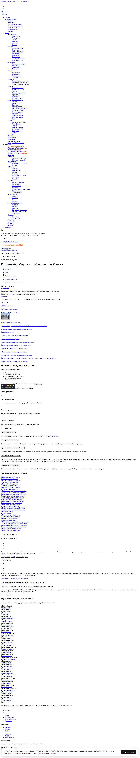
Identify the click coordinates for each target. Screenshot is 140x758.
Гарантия (8, 734)
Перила (10, 70)
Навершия (15, 131)
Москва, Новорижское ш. (9, 1)
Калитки (15, 41)
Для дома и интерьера (15, 100)
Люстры (15, 196)
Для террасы (16, 38)
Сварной (15, 125)
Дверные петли (17, 107)
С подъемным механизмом (21, 189)
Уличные (15, 69)
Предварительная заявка (9, 432)
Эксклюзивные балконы (20, 81)
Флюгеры (11, 220)
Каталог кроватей (18, 182)
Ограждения (12, 34)
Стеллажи (15, 177)
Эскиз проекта (9, 737)
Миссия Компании (14, 141)
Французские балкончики (20, 84)
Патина (10, 223)
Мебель (10, 167)
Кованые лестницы (18, 64)
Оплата (7, 736)
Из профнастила (17, 60)
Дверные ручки (17, 112)
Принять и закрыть (128, 752)
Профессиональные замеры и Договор (13, 448)
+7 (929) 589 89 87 (23, 1)
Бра (13, 199)
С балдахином (16, 192)
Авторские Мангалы (15, 24)
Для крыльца (16, 67)
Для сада (15, 174)
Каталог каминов (17, 88)
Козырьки (11, 136)
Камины (11, 86)
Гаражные (15, 53)
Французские (16, 218)
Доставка (8, 727)
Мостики (11, 31)
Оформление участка (15, 203)
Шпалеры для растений (19, 211)
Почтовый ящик (17, 117)
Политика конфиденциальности (47, 753)
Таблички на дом (17, 110)
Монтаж (7, 729)
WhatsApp (49, 436)
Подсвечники (16, 113)
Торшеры (15, 198)
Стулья (14, 172)
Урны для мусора (17, 115)
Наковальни (12, 137)
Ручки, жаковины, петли (16, 26)
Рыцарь (10, 21)
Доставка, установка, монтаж (10, 465)
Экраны (14, 91)
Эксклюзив (9, 144)
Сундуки (15, 101)
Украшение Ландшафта (17, 148)
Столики (15, 168)
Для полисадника (18, 127)
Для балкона (16, 74)
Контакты (8, 227)
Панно (14, 103)
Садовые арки (16, 213)
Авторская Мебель (17, 153)
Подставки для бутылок (20, 108)
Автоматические (17, 52)
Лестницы (11, 62)
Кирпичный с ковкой (19, 122)
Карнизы (15, 105)
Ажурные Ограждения (17, 151)
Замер (6, 731)
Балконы (11, 79)
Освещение (14, 150)
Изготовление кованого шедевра (11, 455)
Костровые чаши (17, 98)
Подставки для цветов (19, 210)
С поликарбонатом (18, 58)
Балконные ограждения (19, 82)
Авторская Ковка (10, 19)
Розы (13, 119)
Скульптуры (12, 162)
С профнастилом (17, 124)
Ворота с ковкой (17, 48)
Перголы (15, 208)
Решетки (15, 43)
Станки (10, 225)
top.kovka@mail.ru (6, 248)
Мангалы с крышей (18, 160)
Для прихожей (17, 170)
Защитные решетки (18, 93)
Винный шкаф (13, 29)
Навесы (10, 134)
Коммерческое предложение (10, 440)
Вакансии (11, 139)
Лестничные (16, 72)
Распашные (16, 55)
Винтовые (15, 65)
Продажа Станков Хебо (16, 143)
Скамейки (15, 179)
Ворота (10, 46)
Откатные (15, 50)
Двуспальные (16, 184)
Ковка (7, 33)
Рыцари (14, 165)
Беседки (11, 155)
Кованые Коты (13, 27)
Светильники (12, 194)
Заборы (14, 39)
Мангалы (11, 156)
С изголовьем (16, 186)
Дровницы (15, 95)
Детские (15, 187)
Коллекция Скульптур (19, 163)
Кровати (11, 180)
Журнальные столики (19, 175)
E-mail (56, 436)
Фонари (11, 22)
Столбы (14, 45)
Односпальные (17, 191)
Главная (7, 17)
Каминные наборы (18, 89)
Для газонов (16, 36)
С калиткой (16, 57)
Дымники (11, 222)
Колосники (15, 96)
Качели (14, 206)
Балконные (15, 217)
